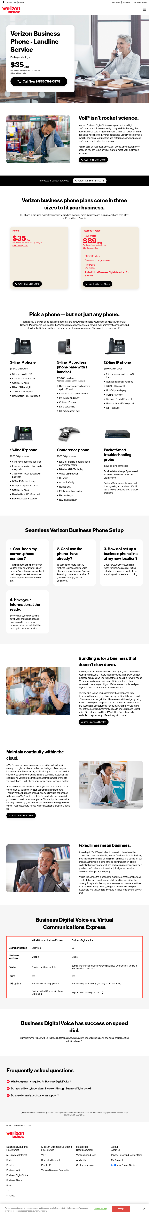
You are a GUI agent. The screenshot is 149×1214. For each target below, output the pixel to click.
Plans (9, 1185)
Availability (81, 1160)
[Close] (144, 1208)
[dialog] (25, 73)
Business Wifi (13, 1170)
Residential (116, 2)
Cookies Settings (100, 1208)
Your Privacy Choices (127, 1165)
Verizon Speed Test (86, 1155)
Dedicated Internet (50, 1160)
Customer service (85, 1165)
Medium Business (140, 2)
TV (7, 1190)
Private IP (46, 1165)
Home (8, 1125)
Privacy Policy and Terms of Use (126, 1155)
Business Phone (14, 1180)
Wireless (10, 1195)
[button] (74, 1081)
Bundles (10, 1165)
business (18, 1125)
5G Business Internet (16, 1155)
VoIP (43, 1155)
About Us (115, 1149)
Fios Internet (12, 1149)
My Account (117, 1160)
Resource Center (84, 1149)
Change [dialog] (21, 2)
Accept (121, 1208)
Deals (9, 1160)
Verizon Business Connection (55, 1170)
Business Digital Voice (17, 1175)
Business (126, 2)
